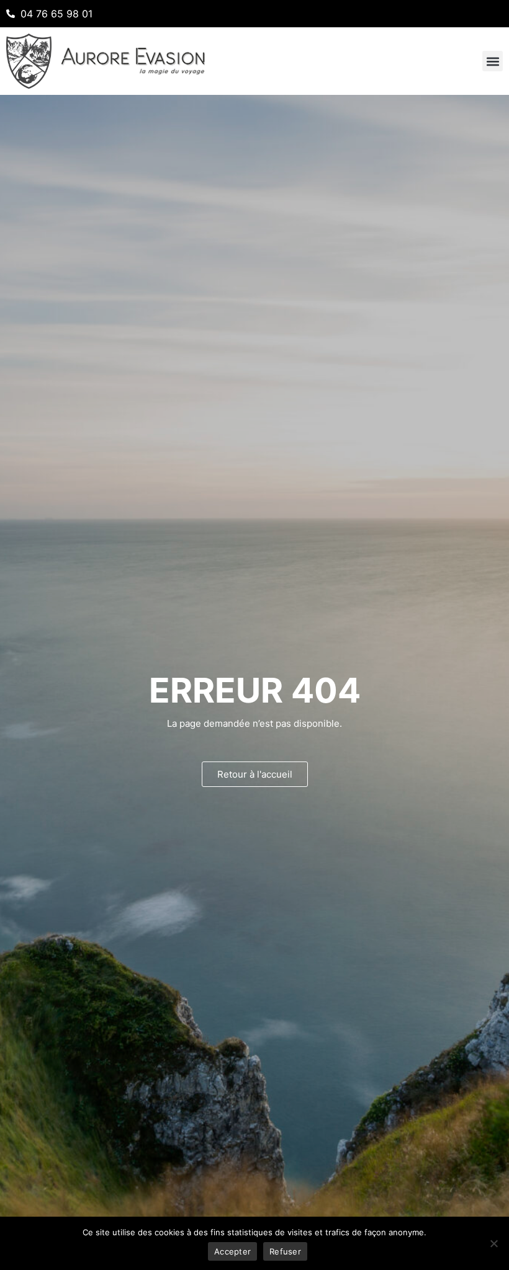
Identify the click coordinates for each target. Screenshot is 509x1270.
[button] (492, 61)
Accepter (232, 1251)
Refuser (285, 1251)
